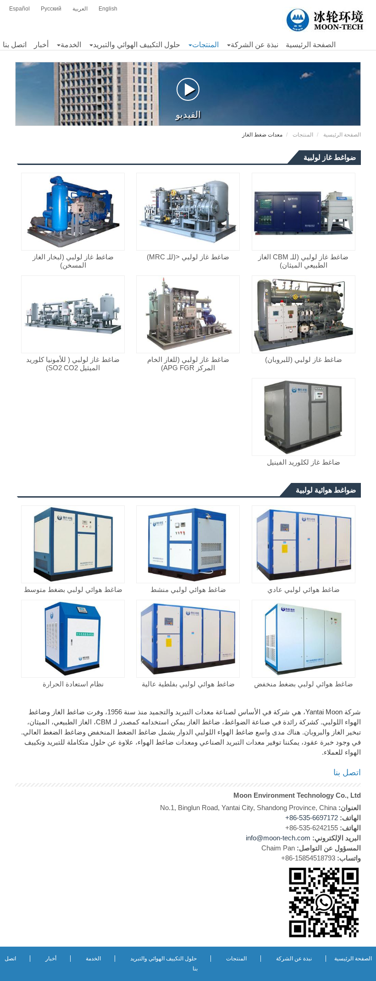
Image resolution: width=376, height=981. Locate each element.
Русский (51, 8)
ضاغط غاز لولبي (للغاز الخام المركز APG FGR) (188, 364)
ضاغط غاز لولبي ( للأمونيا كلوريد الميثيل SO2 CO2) (73, 364)
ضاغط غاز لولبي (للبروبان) (303, 359)
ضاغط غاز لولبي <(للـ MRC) (188, 257)
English (108, 8)
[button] (252, 44)
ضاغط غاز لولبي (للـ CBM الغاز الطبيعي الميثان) (303, 261)
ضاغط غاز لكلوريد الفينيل (303, 462)
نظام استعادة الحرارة (73, 684)
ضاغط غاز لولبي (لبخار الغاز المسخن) (73, 261)
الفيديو (188, 115)
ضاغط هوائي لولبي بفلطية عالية (188, 684)
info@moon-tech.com (278, 838)
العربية (80, 8)
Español (19, 8)
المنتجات (303, 135)
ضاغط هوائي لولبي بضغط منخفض (303, 684)
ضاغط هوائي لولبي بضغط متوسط (73, 589)
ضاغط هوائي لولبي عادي (303, 589)
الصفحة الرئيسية (342, 135)
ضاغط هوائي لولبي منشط (188, 589)
